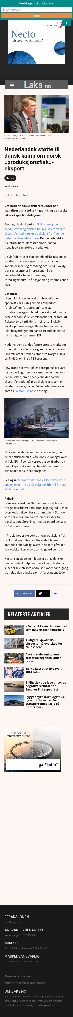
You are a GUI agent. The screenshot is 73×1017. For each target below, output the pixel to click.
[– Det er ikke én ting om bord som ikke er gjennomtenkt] (14, 630)
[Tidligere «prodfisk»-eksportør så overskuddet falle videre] (14, 643)
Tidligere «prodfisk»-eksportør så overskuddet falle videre (44, 643)
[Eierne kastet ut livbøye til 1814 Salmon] (14, 672)
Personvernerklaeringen (18, 976)
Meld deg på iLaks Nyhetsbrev (36, 3)
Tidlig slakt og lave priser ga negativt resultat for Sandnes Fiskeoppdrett (46, 686)
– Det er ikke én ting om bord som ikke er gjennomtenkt (46, 628)
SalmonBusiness (25, 391)
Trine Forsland (13, 961)
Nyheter (10, 178)
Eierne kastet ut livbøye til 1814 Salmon (44, 670)
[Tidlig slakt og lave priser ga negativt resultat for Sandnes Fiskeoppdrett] (14, 686)
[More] (55, 593)
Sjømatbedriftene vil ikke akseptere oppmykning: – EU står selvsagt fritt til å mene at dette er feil (35, 484)
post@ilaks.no (13, 922)
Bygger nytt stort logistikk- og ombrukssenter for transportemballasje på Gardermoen (45, 702)
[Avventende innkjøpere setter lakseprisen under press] (14, 658)
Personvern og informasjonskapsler (25, 982)
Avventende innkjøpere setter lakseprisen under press (43, 657)
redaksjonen (11, 186)
